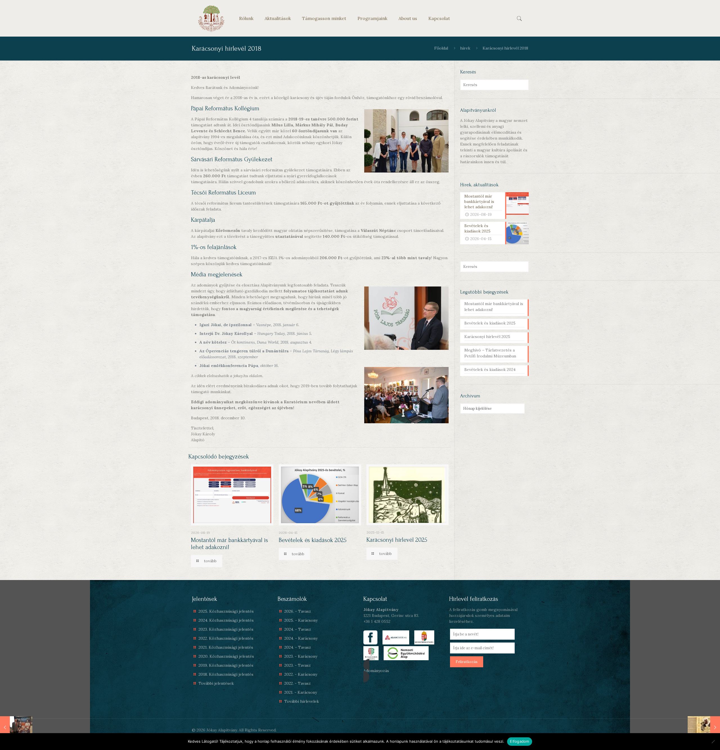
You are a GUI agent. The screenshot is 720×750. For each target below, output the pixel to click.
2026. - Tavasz (297, 611)
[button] (402, 670)
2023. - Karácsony (300, 656)
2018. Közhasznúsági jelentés (226, 674)
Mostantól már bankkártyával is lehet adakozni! (493, 306)
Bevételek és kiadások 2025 (312, 540)
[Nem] (713, 741)
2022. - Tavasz (297, 683)
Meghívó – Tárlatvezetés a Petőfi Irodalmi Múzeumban (490, 353)
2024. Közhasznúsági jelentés (226, 620)
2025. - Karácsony (301, 620)
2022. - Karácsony (300, 674)
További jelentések (216, 683)
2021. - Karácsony (300, 692)
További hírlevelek (301, 701)
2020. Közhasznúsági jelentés (226, 656)
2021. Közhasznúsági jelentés (226, 647)
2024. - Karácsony (301, 638)
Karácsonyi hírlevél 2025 (396, 539)
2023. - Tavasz (297, 665)
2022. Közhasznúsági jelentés (226, 638)
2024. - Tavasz (297, 629)
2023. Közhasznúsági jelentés (226, 629)
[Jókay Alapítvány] (211, 18)
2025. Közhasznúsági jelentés (226, 611)
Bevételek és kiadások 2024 (490, 369)
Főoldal (441, 48)
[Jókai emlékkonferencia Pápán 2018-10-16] (16, 727)
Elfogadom (519, 741)
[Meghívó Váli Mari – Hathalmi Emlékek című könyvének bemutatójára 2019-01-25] (704, 727)
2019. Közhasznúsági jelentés (226, 665)
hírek (465, 48)
